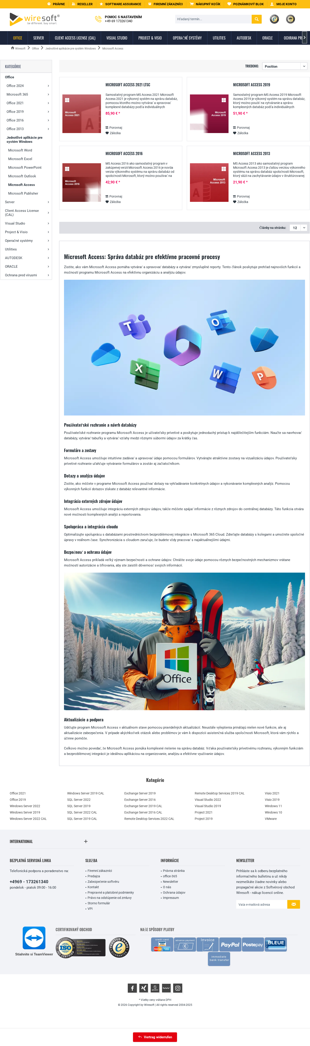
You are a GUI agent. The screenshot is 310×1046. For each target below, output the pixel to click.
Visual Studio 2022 (208, 799)
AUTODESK (13, 258)
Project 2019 (204, 819)
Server (10, 202)
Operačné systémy (19, 241)
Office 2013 (15, 129)
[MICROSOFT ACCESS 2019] (209, 114)
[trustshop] (119, 947)
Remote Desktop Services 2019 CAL (220, 793)
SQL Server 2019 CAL (82, 819)
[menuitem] (205, 4)
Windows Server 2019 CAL (85, 793)
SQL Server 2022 (79, 799)
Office (9, 77)
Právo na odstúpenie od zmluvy (110, 898)
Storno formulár (99, 903)
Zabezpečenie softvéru (103, 881)
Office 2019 (15, 112)
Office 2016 (15, 120)
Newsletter (170, 881)
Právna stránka (174, 871)
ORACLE (11, 267)
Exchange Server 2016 (140, 799)
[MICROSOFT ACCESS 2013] (209, 182)
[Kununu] (166, 988)
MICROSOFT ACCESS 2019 (251, 84)
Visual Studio (15, 223)
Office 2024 (15, 86)
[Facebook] (132, 988)
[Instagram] (177, 988)
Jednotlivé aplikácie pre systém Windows (24, 140)
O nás (167, 887)
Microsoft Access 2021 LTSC (128, 84)
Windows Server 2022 (25, 806)
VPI (90, 908)
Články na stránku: (272, 228)
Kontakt (93, 887)
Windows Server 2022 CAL (28, 819)
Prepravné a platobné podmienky (111, 892)
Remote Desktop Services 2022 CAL (149, 819)
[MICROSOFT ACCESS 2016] (81, 182)
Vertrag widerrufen (158, 1037)
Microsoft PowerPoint (25, 168)
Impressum (171, 898)
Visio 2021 (272, 793)
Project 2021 (204, 812)
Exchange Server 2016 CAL (143, 812)
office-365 (170, 876)
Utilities (11, 249)
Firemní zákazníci (100, 871)
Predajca (94, 876)
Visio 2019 (272, 799)
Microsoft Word (20, 150)
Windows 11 (273, 806)
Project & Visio (16, 232)
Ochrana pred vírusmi (21, 275)
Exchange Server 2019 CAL (143, 806)
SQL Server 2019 (79, 806)
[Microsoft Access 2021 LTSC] (81, 114)
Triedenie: (252, 66)
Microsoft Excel (20, 159)
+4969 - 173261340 (29, 881)
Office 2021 (15, 103)
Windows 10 (273, 812)
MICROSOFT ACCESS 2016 (124, 153)
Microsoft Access (21, 185)
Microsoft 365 (17, 94)
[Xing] (143, 988)
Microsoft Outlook (22, 176)
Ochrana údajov (174, 892)
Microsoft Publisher (23, 193)
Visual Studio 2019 (208, 806)
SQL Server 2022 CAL (82, 812)
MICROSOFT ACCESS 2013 (251, 153)
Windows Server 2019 (25, 812)
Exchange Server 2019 (140, 793)
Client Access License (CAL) (22, 213)
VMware (271, 819)
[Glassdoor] (155, 988)
